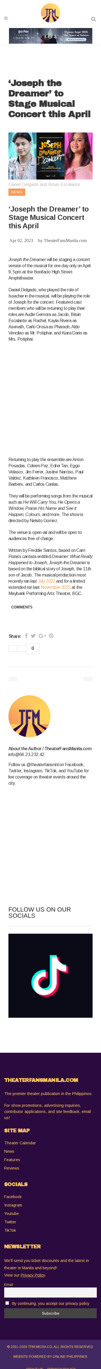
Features (12, 1160)
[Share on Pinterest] (51, 636)
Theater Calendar (20, 1143)
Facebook (13, 1197)
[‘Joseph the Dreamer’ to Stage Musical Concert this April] (50, 716)
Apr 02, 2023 (21, 240)
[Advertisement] (50, 398)
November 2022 (55, 587)
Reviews (11, 1168)
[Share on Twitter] (33, 636)
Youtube (11, 1213)
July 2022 (46, 581)
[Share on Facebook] (26, 636)
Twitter (10, 1222)
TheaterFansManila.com (65, 240)
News (9, 1151)
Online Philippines (70, 1357)
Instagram (13, 1205)
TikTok (10, 1230)
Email (8, 1285)
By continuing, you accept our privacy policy (50, 1303)
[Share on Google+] (42, 636)
